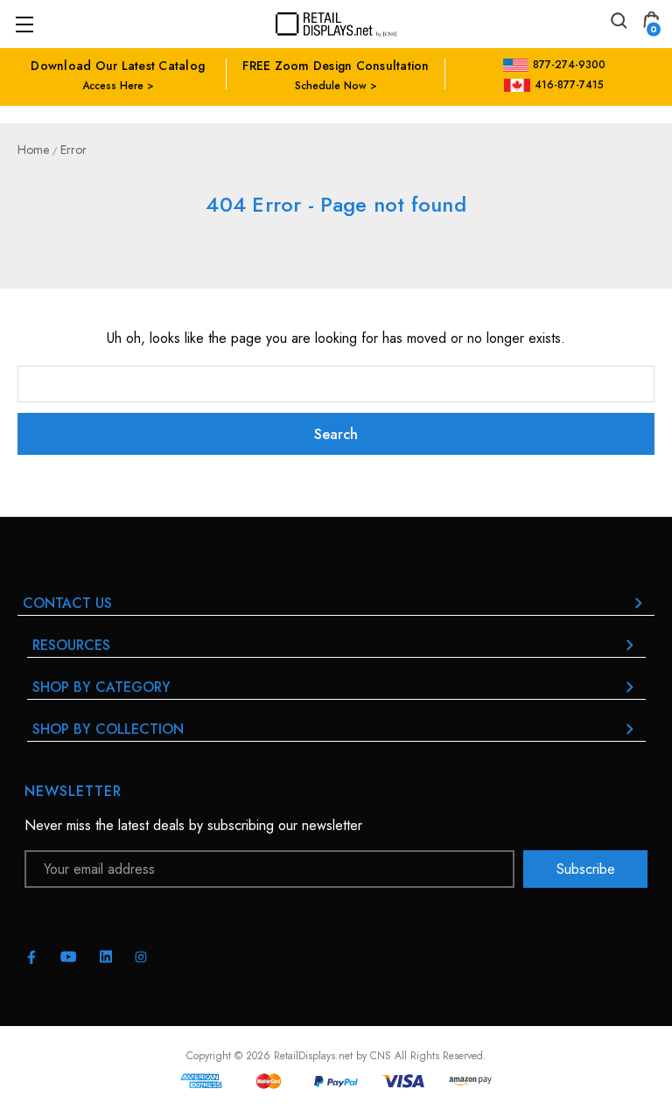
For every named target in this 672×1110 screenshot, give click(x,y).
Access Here (113, 86)
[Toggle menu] (24, 24)
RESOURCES (71, 645)
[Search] (617, 23)
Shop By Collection (108, 729)
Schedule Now (331, 86)
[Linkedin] (106, 957)
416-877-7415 (569, 85)
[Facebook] (31, 957)
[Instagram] (141, 957)
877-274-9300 (569, 65)
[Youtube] (68, 956)
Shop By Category (101, 687)
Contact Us (67, 603)
